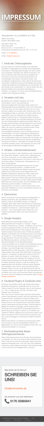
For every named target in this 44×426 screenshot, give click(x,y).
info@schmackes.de (13, 56)
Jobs (33, 418)
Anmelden (27, 420)
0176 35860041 (12, 53)
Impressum (8, 420)
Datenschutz (17, 420)
